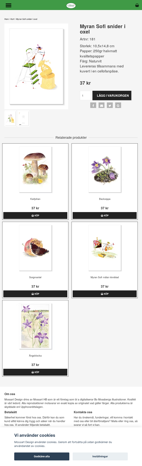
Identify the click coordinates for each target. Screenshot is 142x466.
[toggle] (10, 6)
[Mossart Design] (71, 4)
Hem (6, 18)
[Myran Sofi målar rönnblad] (105, 248)
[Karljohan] (35, 169)
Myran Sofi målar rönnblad (105, 277)
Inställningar (100, 456)
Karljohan (35, 199)
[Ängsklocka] (35, 326)
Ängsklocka (35, 355)
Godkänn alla (42, 456)
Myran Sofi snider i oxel (26, 18)
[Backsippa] (105, 169)
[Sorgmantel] (35, 248)
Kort (12, 18)
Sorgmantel (35, 277)
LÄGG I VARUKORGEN (113, 95)
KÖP (36, 215)
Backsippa (104, 199)
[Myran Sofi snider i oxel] (36, 66)
